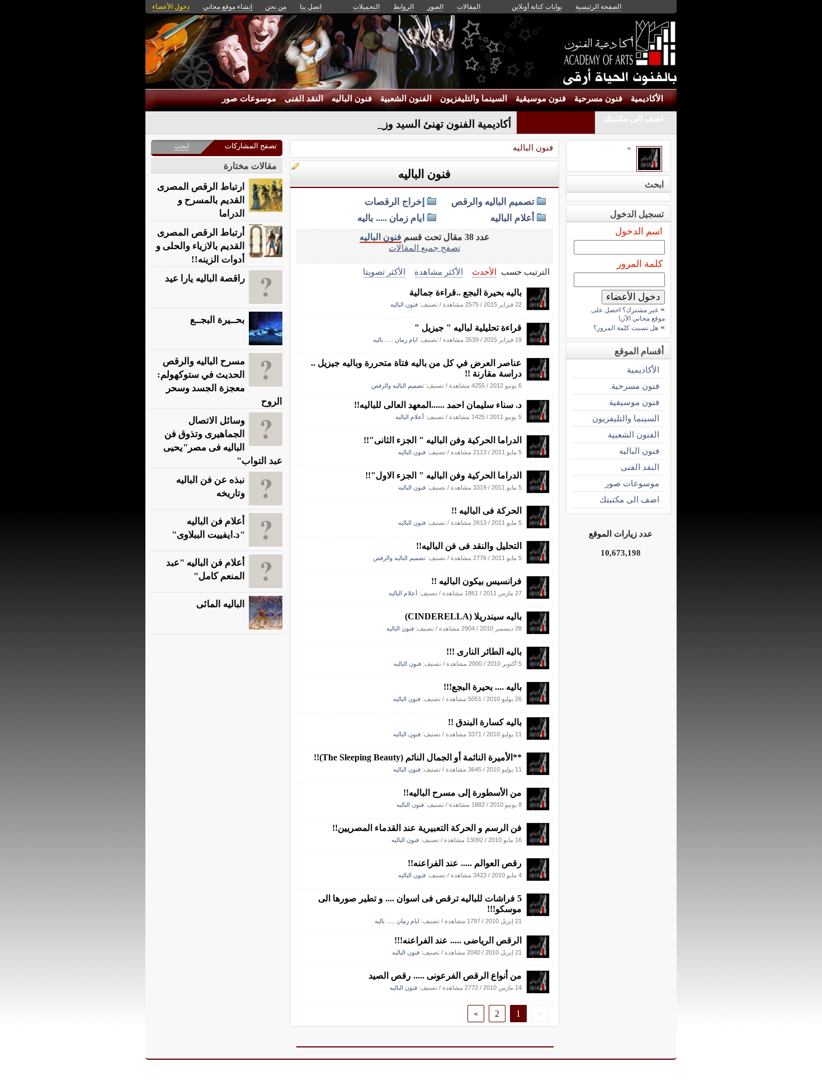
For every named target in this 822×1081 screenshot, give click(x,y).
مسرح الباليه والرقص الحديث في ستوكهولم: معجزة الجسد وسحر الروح (219, 381)
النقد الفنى (304, 98)
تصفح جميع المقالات (424, 247)
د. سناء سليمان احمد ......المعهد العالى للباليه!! (438, 405)
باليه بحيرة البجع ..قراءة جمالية (465, 292)
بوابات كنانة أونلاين (537, 7)
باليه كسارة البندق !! (485, 722)
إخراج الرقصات (395, 201)
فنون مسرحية (598, 98)
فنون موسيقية (541, 98)
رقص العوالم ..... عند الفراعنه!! (465, 863)
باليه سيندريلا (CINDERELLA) (463, 616)
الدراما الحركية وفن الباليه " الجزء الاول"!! (443, 475)
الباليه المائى (220, 604)
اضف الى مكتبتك (633, 118)
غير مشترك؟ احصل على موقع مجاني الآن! (628, 314)
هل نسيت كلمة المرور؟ (625, 328)
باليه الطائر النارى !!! (484, 651)
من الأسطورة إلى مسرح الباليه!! (462, 792)
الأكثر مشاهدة (438, 271)
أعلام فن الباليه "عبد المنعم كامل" (205, 569)
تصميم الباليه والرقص (493, 201)
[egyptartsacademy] (538, 307)
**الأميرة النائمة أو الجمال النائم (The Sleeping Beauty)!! (418, 757)
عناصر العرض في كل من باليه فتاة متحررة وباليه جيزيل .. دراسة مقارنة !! (416, 368)
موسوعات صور (249, 98)
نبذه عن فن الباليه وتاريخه (210, 486)
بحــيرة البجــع (217, 319)
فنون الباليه (352, 98)
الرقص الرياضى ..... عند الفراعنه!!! (458, 940)
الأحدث (484, 271)
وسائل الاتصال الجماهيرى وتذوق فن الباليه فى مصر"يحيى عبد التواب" (222, 440)
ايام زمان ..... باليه (391, 218)
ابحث (181, 146)
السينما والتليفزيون (473, 98)
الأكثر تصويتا (384, 271)
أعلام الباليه (512, 218)
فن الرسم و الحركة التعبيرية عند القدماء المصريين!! (427, 828)
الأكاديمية (647, 98)
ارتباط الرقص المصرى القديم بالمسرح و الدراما (201, 200)
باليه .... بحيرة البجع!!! (482, 687)
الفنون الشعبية (406, 98)
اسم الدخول (639, 231)
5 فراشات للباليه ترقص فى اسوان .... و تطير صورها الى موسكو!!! (420, 904)
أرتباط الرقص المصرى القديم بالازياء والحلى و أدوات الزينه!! (200, 246)
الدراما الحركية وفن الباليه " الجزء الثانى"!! (442, 440)
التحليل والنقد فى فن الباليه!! (469, 546)
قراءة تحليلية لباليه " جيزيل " (468, 327)
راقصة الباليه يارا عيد (205, 278)
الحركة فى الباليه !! (486, 510)
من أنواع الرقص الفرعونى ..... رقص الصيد (445, 975)
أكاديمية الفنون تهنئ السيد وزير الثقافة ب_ (417, 124)
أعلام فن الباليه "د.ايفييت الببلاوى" (208, 528)
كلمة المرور (640, 263)
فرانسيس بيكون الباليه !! (476, 581)
